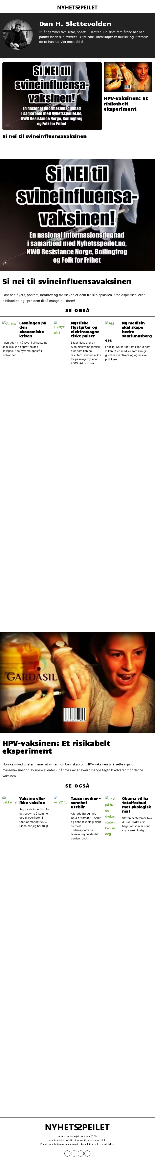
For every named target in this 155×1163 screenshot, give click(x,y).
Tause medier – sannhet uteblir (86, 802)
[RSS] (81, 1153)
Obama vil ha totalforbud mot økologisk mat (136, 804)
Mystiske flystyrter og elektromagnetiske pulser (85, 329)
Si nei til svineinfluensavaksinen (44, 136)
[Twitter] (74, 1153)
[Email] (87, 1153)
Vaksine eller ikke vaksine (32, 800)
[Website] (41, 48)
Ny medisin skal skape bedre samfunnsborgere (128, 331)
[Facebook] (67, 1153)
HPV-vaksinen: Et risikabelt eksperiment (126, 103)
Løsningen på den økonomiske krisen (32, 329)
